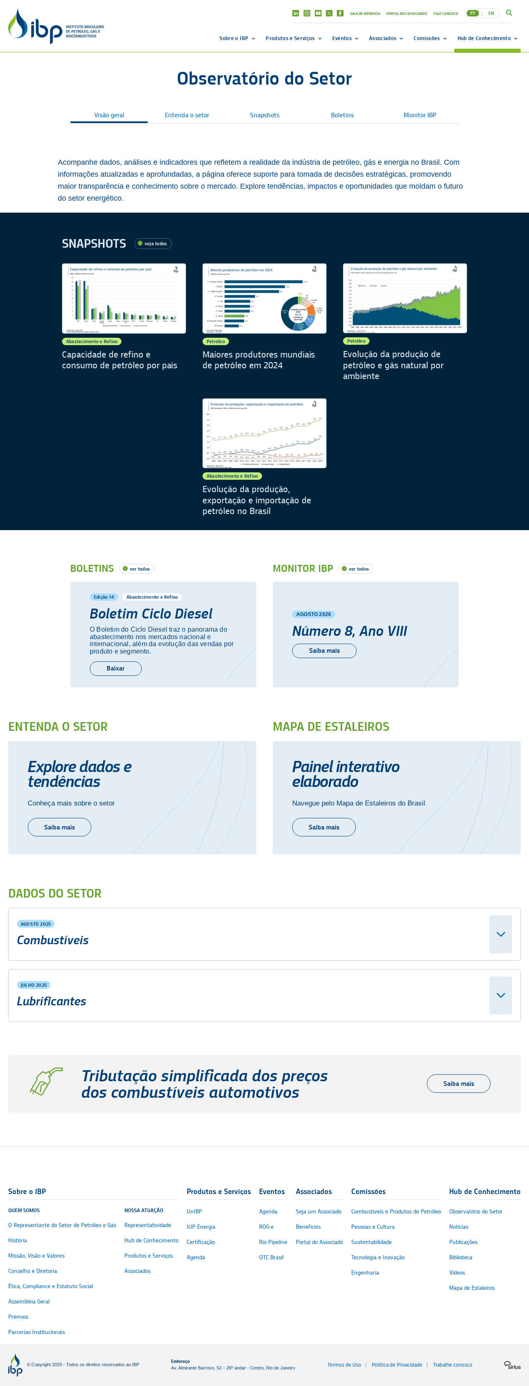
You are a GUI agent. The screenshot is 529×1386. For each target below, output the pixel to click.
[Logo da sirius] (512, 1365)
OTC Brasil (271, 1257)
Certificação (201, 1242)
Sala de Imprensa (365, 13)
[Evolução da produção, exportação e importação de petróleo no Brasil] (264, 457)
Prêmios (18, 1316)
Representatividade (147, 1225)
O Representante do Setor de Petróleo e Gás (62, 1225)
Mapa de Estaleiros (472, 1287)
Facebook (340, 13)
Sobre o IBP (233, 38)
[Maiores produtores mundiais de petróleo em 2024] (264, 322)
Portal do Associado (319, 1242)
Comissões (427, 38)
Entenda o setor (187, 115)
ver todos (140, 569)
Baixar (116, 668)
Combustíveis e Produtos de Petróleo (396, 1211)
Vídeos (457, 1272)
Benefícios (308, 1226)
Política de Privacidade (397, 1365)
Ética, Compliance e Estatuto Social (50, 1286)
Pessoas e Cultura (373, 1226)
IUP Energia (201, 1226)
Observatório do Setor (476, 1211)
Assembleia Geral (29, 1301)
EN (491, 13)
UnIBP (194, 1211)
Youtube (318, 13)
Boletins (342, 115)
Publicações (463, 1242)
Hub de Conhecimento (484, 38)
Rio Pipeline (273, 1242)
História (17, 1240)
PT (472, 13)
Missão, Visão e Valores (36, 1255)
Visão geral (109, 115)
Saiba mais (324, 650)
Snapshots (264, 115)
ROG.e (266, 1226)
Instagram (306, 13)
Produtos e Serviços (290, 38)
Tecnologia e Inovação (378, 1257)
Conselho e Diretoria (32, 1271)
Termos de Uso (344, 1365)
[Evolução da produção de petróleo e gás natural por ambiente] (405, 322)
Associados (382, 38)
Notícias (458, 1226)
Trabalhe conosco (452, 1365)
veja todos (156, 243)
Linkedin (295, 13)
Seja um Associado (318, 1211)
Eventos (342, 38)
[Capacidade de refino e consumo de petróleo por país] (124, 322)
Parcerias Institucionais (36, 1332)
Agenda (196, 1257)
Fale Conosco (446, 13)
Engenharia (365, 1272)
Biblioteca (460, 1257)
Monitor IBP (420, 115)
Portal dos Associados (406, 13)
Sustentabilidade (371, 1242)
